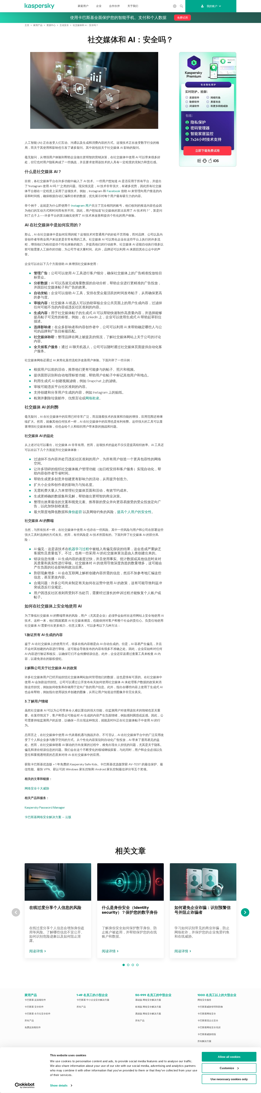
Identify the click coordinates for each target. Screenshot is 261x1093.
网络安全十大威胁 (37, 788)
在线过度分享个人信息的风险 (55, 907)
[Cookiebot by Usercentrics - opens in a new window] (24, 1085)
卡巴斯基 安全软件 (34, 1006)
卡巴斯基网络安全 (207, 1013)
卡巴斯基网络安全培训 (209, 1027)
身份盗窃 (75, 512)
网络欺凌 (92, 398)
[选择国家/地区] (175, 6)
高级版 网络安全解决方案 (148, 1013)
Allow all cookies (229, 1056)
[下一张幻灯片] (245, 912)
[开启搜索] (181, 6)
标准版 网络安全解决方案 (148, 1006)
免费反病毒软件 (33, 1027)
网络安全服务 (204, 1000)
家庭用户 (83, 5)
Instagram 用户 (81, 205)
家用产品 (31, 995)
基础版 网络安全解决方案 (148, 1000)
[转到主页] (40, 6)
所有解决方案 (204, 1041)
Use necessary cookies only (229, 1079)
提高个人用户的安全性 (134, 512)
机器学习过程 (78, 549)
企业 (98, 5)
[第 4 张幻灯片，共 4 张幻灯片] (137, 965)
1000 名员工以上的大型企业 (217, 995)
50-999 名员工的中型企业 (153, 995)
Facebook (113, 191)
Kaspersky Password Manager (45, 807)
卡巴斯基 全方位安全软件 (37, 1013)
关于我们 (132, 5)
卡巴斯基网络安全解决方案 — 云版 (48, 817)
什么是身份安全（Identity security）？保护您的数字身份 (130, 910)
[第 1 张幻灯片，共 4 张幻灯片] (123, 965)
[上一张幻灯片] (16, 912)
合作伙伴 (114, 5)
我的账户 (212, 6)
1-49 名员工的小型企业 (92, 995)
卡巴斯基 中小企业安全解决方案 (93, 1000)
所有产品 (29, 1020)
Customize (227, 1067)
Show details (58, 1085)
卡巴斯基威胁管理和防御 (210, 1006)
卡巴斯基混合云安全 (208, 1020)
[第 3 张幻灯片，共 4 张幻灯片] (132, 965)
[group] (58, 910)
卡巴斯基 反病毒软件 (35, 1000)
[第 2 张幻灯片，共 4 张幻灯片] (128, 965)
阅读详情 (36, 951)
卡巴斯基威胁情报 (207, 1034)
